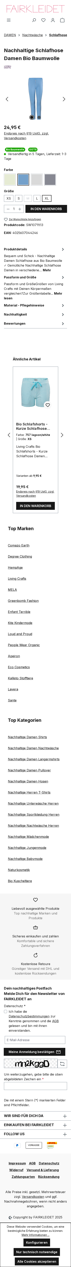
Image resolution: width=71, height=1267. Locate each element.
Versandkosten (33, 1197)
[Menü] (8, 20)
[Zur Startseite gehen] (35, 9)
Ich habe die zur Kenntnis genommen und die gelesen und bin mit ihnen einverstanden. (34, 1021)
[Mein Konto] (53, 20)
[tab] (34, 259)
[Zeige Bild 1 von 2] (31, 117)
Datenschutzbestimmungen (29, 1016)
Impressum (17, 1163)
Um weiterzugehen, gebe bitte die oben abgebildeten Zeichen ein (33, 1076)
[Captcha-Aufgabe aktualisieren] (62, 1064)
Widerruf (16, 1170)
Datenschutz (49, 1163)
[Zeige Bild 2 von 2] (39, 117)
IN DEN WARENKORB (46, 209)
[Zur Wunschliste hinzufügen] (48, 405)
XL (47, 198)
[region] (35, 98)
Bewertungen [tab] (14, 323)
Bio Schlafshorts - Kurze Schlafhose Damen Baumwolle (32, 426)
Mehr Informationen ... (36, 1235)
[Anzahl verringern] (8, 209)
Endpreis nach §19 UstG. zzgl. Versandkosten (26, 135)
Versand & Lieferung (43, 1170)
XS (9, 198)
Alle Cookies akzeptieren (36, 1261)
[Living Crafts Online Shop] (35, 67)
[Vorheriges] (7, 98)
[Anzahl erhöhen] (20, 209)
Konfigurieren (37, 1242)
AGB (55, 1021)
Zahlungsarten (23, 1177)
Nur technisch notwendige (36, 1252)
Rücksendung (48, 1177)
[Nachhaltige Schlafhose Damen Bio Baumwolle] (35, 98)
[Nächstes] (64, 98)
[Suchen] (34, 20)
